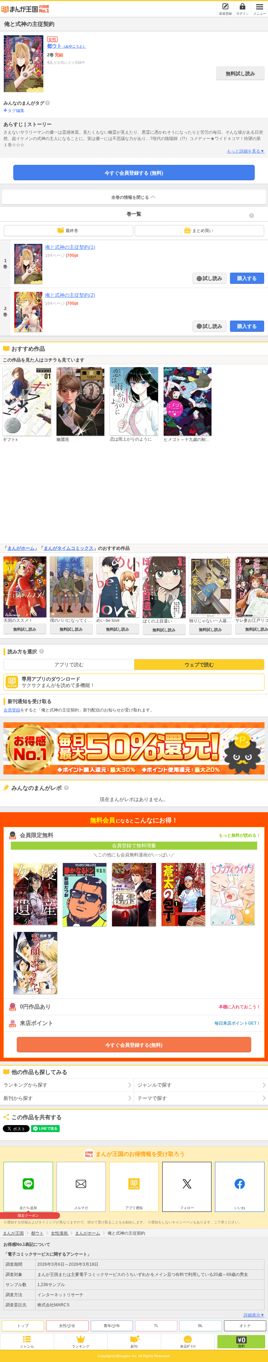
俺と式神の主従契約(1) (70, 247)
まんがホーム (21, 548)
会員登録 (11, 710)
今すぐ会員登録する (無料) (134, 173)
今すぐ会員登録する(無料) (134, 1045)
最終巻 (72, 230)
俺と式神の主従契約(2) (70, 295)
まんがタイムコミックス (69, 548)
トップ (23, 1326)
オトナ (245, 1326)
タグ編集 (16, 110)
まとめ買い (202, 230)
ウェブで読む (199, 664)
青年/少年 (112, 1326)
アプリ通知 (134, 1208)
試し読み (211, 278)
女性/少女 (67, 1326)
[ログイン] (242, 6)
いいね (239, 1208)
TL (156, 1326)
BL (200, 1326)
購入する (247, 278)
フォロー (187, 1208)
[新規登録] (225, 6)
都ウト (66, 46)
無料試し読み (240, 73)
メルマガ (81, 1208)
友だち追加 (28, 1209)
